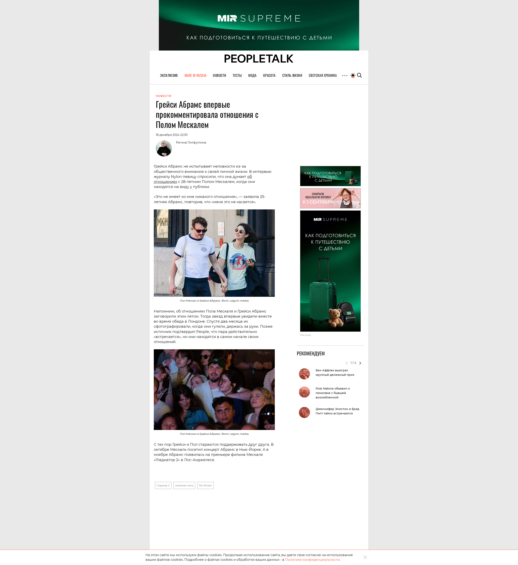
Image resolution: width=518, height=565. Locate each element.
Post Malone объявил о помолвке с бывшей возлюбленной (333, 393)
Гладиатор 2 (163, 485)
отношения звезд (184, 485)
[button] (360, 363)
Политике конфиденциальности (312, 560)
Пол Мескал (205, 485)
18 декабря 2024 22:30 (172, 135)
